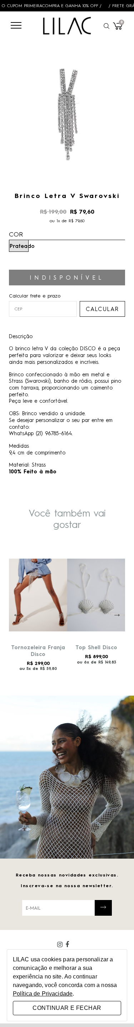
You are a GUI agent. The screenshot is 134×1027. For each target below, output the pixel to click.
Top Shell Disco (96, 647)
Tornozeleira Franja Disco (38, 650)
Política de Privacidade (43, 994)
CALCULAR (102, 308)
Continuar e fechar (67, 1008)
